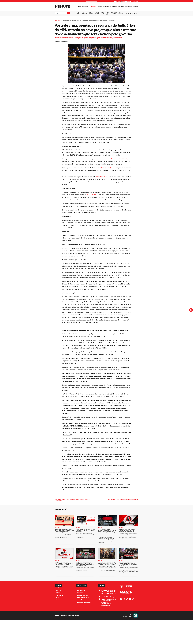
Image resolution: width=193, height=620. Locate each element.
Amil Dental (112, 18)
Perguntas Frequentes (84, 602)
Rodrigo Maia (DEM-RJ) (109, 168)
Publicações (107, 6)
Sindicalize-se (86, 6)
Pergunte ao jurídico (83, 597)
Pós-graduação (120, 13)
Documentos (81, 590)
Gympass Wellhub (97, 13)
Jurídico (114, 6)
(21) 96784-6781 (105, 606)
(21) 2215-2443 (105, 588)
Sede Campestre (84, 13)
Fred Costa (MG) (91, 194)
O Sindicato (128, 6)
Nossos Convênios (90, 13)
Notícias (93, 6)
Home (56, 20)
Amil (111, 16)
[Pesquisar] (68, 13)
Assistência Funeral (114, 13)
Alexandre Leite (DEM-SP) (119, 159)
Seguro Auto (102, 13)
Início (79, 6)
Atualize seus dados (83, 595)
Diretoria (121, 6)
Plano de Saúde (107, 13)
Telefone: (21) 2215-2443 (91, 1)
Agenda (135, 6)
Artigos (100, 6)
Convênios (80, 592)
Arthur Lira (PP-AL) (102, 177)
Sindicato (58, 588)
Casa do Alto (78, 13)
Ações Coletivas (82, 599)
